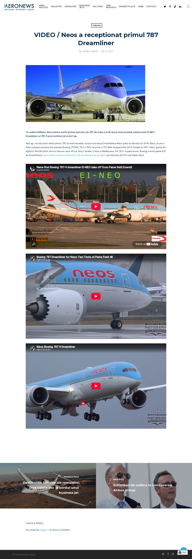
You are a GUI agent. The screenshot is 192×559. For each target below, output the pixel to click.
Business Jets (84, 6)
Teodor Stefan (90, 51)
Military (98, 6)
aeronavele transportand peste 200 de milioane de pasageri (74, 155)
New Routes (43, 6)
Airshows (70, 6)
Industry (56, 6)
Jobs (141, 6)
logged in (44, 529)
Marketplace (127, 6)
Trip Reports (111, 6)
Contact (151, 6)
